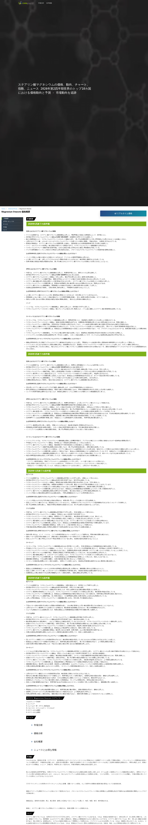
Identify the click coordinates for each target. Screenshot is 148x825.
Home (3, 209)
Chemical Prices (12, 209)
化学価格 (49, 2)
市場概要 (6, 218)
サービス (5, 224)
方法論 (5, 227)
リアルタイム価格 (124, 213)
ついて (5, 230)
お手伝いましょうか (8, 221)
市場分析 (41, 2)
